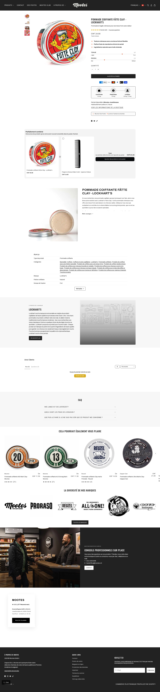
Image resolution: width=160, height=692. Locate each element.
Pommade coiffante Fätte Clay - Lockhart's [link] (39, 170)
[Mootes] (80, 5)
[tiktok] (12, 676)
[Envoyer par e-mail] (94, 121)
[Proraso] (41, 506)
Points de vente (77, 661)
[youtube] (10, 676)
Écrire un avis (80, 376)
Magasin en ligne (77, 664)
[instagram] (7, 676)
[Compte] (151, 5)
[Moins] (92, 69)
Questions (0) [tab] (35, 366)
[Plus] (98, 69)
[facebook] (5, 676)
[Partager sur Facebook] (91, 121)
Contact (75, 658)
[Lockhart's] (108, 322)
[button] (95, 30)
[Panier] (155, 5)
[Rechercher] (148, 5)
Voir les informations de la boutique (107, 107)
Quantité (95, 66)
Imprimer (75, 670)
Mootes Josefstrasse (111, 102)
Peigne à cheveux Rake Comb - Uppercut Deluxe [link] (76, 172)
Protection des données (80, 667)
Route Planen (20, 620)
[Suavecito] (118, 506)
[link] (42, 153)
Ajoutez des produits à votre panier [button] (115, 159)
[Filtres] (117, 366)
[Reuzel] (67, 506)
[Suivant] (155, 453)
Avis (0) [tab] (27, 366)
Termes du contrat (78, 673)
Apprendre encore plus (11, 671)
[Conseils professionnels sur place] (40, 557)
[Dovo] (144, 506)
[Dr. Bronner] (92, 506)
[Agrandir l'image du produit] (60, 41)
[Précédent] (4, 437)
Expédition (75, 676)
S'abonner (151, 670)
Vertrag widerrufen (78, 679)
